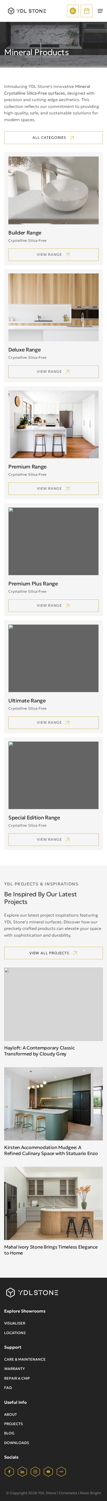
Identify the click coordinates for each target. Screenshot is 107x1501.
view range (49, 254)
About (10, 1414)
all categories (49, 137)
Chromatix (68, 1493)
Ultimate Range (27, 700)
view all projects (49, 953)
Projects (13, 1423)
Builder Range (24, 232)
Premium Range (27, 466)
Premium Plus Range (33, 583)
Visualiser (14, 1323)
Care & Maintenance (25, 1359)
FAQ (8, 1387)
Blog (9, 1433)
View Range (49, 488)
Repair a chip (17, 1378)
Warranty (14, 1368)
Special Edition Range (34, 817)
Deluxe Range (24, 349)
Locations (15, 1332)
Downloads (16, 1442)
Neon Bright (90, 1493)
